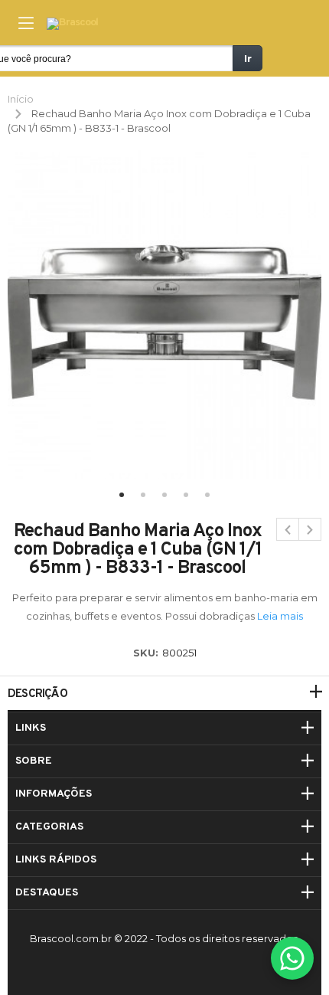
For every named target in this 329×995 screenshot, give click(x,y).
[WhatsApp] (292, 958)
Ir (248, 58)
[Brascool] (72, 24)
